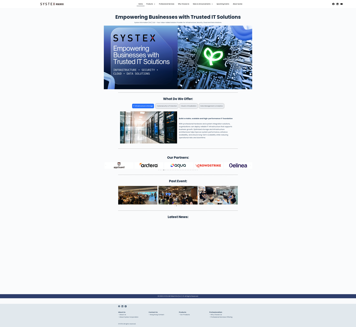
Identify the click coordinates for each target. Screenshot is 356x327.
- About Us (122, 315)
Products (149, 4)
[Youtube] (341, 4)
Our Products (185, 315)
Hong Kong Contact (157, 315)
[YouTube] (126, 306)
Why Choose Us (183, 4)
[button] (106, 165)
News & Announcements (202, 4)
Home (141, 4)
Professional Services (166, 4)
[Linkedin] (337, 4)
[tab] (143, 106)
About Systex (237, 4)
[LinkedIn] (122, 306)
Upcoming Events (223, 4)
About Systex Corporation (128, 317)
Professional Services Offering (221, 317)
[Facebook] (333, 4)
